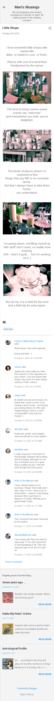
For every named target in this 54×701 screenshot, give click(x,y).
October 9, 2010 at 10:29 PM (28, 420)
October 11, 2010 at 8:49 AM (28, 554)
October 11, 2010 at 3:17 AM (28, 506)
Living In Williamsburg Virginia (28, 341)
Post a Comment (13, 562)
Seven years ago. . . (14, 582)
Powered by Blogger (27, 688)
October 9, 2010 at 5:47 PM (27, 386)
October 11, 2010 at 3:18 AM (28, 526)
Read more (45, 604)
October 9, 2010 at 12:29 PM (28, 358)
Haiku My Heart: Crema (16, 613)
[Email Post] (4, 323)
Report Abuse (27, 694)
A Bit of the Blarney (23, 480)
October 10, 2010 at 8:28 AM (28, 472)
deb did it (18, 429)
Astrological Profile (14, 648)
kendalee (18, 449)
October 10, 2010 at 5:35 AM (28, 441)
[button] (50, 28)
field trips (8, 329)
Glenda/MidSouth (22, 535)
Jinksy (17, 395)
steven (17, 367)
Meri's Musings (27, 7)
